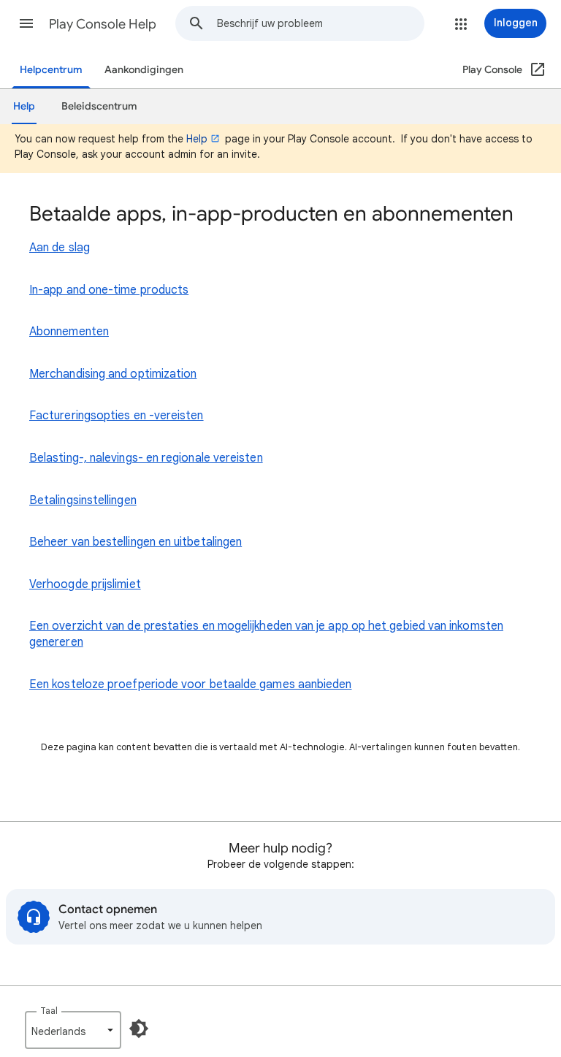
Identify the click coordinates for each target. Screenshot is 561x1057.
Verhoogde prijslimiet (85, 584)
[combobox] (320, 23)
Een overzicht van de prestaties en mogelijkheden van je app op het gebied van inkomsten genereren (266, 634)
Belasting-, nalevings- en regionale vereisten (146, 458)
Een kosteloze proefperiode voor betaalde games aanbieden (190, 684)
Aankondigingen (143, 70)
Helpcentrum (51, 70)
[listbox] (73, 1030)
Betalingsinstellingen (83, 500)
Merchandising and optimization (112, 374)
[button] (26, 23)
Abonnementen (69, 331)
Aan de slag (59, 247)
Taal (49, 1010)
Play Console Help (102, 24)
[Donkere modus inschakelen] (138, 1028)
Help (196, 138)
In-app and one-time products (108, 290)
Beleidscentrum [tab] (99, 106)
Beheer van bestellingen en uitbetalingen (135, 542)
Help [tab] (24, 106)
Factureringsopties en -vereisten (116, 415)
